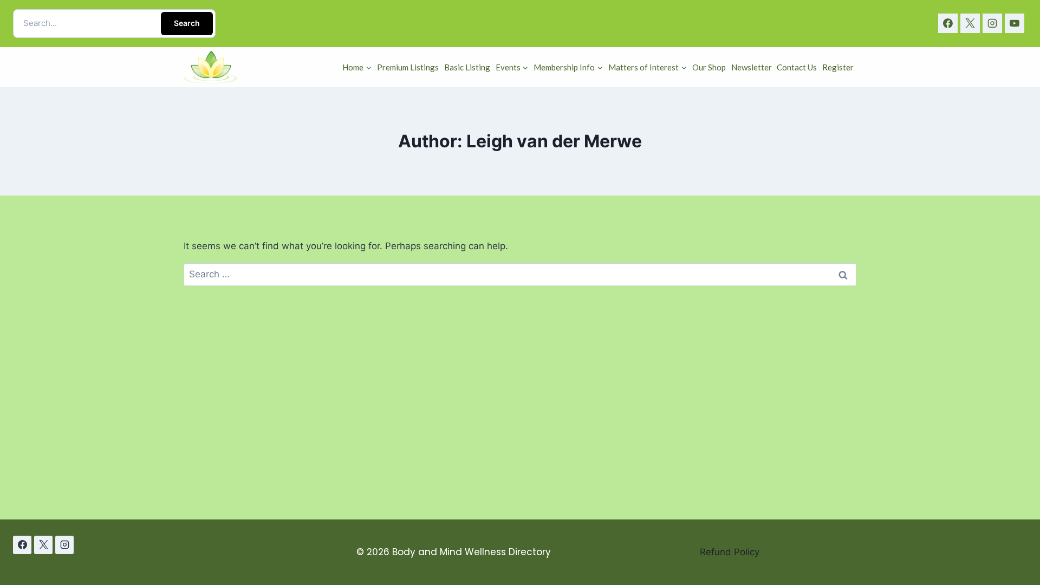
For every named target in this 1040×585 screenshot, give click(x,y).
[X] (970, 23)
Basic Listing (467, 67)
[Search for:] (520, 274)
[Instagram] (992, 23)
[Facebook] (948, 23)
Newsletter (751, 67)
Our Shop (709, 67)
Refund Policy (729, 552)
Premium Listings (408, 67)
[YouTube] (1014, 23)
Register (838, 67)
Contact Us (797, 67)
